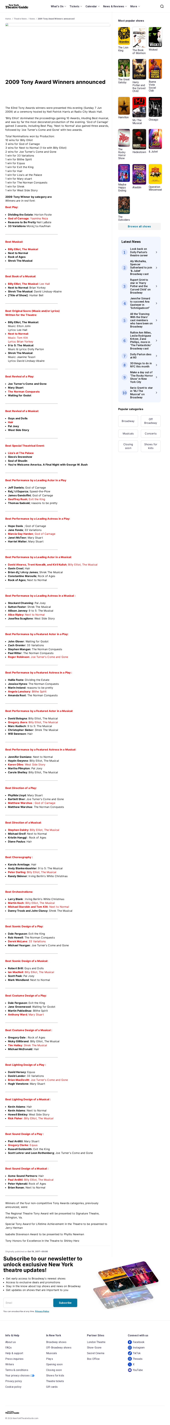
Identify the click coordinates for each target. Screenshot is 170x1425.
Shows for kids (150, 446)
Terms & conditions (16, 1370)
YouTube (138, 1370)
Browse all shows (139, 226)
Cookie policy (13, 1386)
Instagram (139, 1347)
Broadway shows (56, 1342)
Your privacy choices (17, 1375)
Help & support (14, 1353)
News (32, 19)
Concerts (151, 433)
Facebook (138, 1342)
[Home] (16, 6)
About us (10, 1342)
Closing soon (128, 446)
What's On (57, 6)
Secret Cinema (95, 1353)
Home (8, 19)
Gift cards (52, 1386)
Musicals (128, 433)
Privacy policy (13, 1381)
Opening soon (54, 1364)
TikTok (137, 1353)
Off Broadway (150, 421)
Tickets (74, 6)
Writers (9, 1364)
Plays (49, 1358)
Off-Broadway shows (58, 1347)
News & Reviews (113, 6)
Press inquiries (14, 1358)
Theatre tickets (55, 1381)
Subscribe (65, 1302)
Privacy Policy (42, 1311)
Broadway (128, 421)
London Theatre (96, 1342)
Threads (137, 1358)
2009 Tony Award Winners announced (56, 19)
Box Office (93, 1358)
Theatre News (20, 19)
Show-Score (94, 1347)
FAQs (8, 1347)
